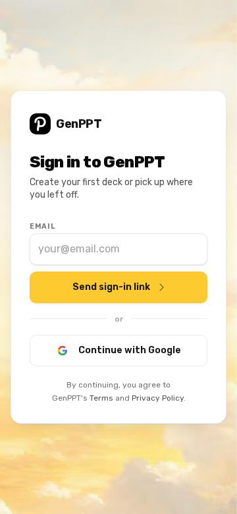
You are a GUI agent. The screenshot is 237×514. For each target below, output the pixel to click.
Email (42, 226)
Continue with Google (129, 350)
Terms (101, 398)
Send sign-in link (111, 287)
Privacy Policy (158, 398)
